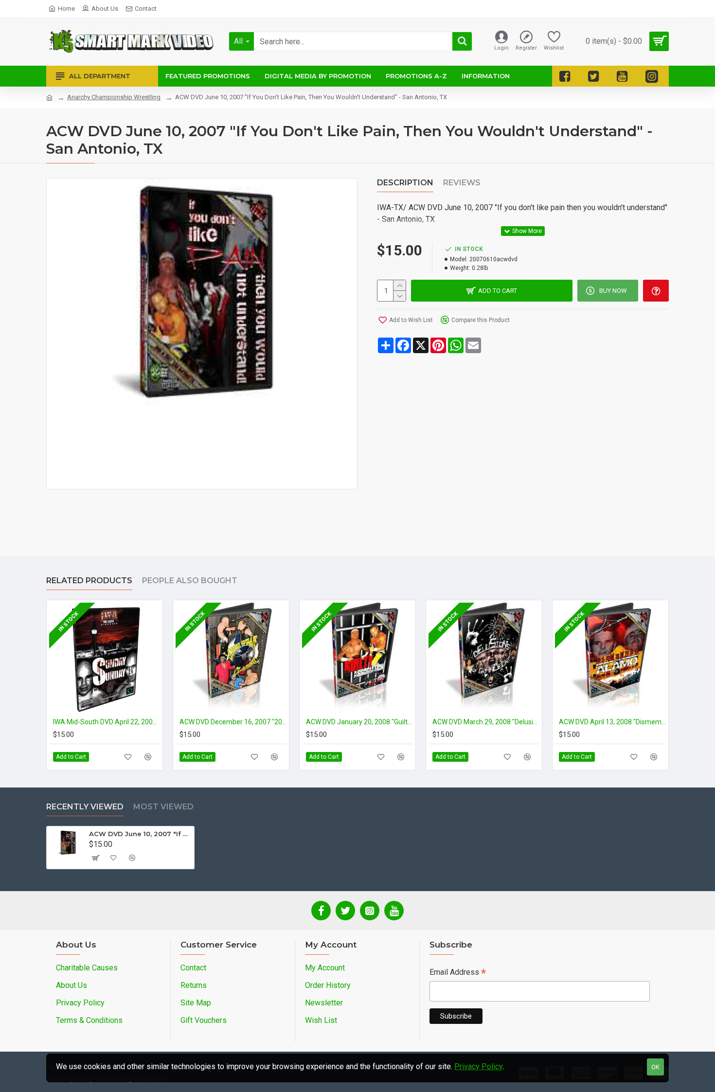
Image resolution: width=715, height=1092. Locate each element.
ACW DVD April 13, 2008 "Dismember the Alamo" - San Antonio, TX (612, 722)
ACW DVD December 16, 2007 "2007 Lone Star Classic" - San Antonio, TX (232, 722)
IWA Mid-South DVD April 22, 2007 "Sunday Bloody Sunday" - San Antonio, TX (106, 722)
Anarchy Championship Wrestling (114, 97)
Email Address (457, 973)
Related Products (89, 580)
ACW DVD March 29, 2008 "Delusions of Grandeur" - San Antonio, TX (485, 722)
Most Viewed (163, 806)
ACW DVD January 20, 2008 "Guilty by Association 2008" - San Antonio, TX (359, 722)
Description (405, 182)
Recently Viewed (85, 806)
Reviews (462, 182)
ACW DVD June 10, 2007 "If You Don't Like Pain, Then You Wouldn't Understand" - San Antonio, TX (140, 834)
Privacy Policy (478, 1066)
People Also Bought (189, 580)
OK (655, 1067)
